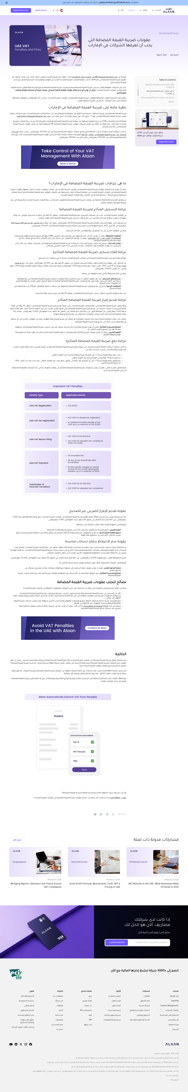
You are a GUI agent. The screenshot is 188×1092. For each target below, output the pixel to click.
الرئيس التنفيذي (114, 996)
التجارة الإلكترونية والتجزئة (140, 1020)
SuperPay (175, 1001)
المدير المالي (116, 1001)
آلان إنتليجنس (173, 1020)
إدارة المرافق (145, 1001)
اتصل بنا (59, 1030)
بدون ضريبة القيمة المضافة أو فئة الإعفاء (34, 116)
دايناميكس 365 (86, 1010)
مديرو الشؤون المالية (113, 1015)
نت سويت (88, 1006)
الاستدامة (59, 1015)
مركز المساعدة (57, 1025)
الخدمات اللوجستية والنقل (139, 1010)
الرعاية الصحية (144, 1006)
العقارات (146, 996)
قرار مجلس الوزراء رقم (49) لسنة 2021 (27, 223)
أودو (90, 1015)
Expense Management (170, 1006)
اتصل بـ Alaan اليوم (118, 798)
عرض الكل (17, 840)
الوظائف (59, 1006)
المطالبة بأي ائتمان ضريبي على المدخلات (104, 238)
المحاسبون (116, 1006)
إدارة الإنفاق (174, 996)
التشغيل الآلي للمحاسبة (169, 1015)
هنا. (64, 3)
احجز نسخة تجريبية (20, 10)
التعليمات (59, 1020)
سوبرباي (131, 10)
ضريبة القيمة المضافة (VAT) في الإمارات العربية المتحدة (94, 77)
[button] (57, 10)
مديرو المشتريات (114, 1010)
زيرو (90, 996)
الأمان (60, 1010)
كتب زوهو (88, 1025)
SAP (90, 1020)
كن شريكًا (59, 1001)
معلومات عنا (58, 996)
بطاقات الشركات (172, 1010)
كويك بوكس (87, 1001)
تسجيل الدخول (41, 10)
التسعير (175, 1030)
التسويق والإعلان (143, 1015)
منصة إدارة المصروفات (92, 606)
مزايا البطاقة (174, 1025)
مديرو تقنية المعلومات (112, 1020)
